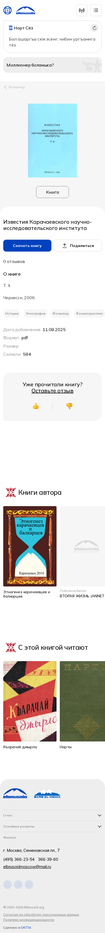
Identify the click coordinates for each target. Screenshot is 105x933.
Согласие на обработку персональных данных (41, 914)
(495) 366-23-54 (18, 859)
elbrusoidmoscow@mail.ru (27, 866)
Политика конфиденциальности (28, 920)
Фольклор (17, 87)
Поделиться (82, 245)
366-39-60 (48, 859)
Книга (52, 192)
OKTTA (26, 927)
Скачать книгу (27, 245)
